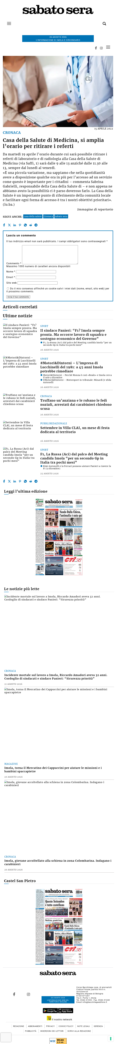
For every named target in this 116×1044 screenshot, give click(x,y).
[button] (100, 22)
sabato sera (61, 216)
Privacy (50, 1026)
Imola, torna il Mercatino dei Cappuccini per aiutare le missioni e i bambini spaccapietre (53, 769)
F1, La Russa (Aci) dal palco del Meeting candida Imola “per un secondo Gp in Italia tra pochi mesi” (74, 458)
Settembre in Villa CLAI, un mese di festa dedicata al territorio (75, 430)
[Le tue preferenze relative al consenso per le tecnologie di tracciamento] (111, 1039)
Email (10, 277)
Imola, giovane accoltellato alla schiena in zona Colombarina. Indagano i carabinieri (57, 862)
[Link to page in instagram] (29, 994)
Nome (10, 271)
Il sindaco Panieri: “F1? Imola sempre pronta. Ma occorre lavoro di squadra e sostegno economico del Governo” (73, 335)
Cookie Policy (66, 1026)
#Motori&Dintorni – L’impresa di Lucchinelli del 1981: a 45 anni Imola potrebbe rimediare (71, 367)
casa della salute (33, 216)
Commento (13, 263)
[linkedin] (14, 225)
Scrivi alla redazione (79, 1031)
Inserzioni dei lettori (52, 1031)
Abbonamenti (35, 1026)
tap (108, 47)
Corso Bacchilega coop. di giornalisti (94, 987)
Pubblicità (31, 1031)
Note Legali (83, 1026)
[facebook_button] (96, 47)
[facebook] (4, 225)
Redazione (19, 1026)
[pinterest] (20, 225)
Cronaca (48, 216)
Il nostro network (61, 1019)
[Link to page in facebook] (14, 994)
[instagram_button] (101, 47)
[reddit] (30, 225)
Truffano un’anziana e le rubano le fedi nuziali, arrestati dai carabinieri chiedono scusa (76, 405)
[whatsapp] (25, 225)
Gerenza (98, 1026)
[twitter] (9, 225)
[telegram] (36, 225)
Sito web (11, 282)
